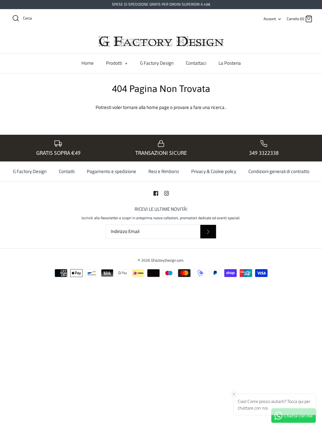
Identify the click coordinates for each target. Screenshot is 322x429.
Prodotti (116, 63)
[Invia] (208, 231)
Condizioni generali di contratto (278, 171)
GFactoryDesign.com (167, 260)
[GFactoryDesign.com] (161, 41)
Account (270, 19)
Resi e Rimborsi (163, 171)
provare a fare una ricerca (199, 107)
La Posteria (230, 63)
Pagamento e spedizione (111, 171)
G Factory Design (157, 63)
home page (158, 107)
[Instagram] (166, 193)
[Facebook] (155, 193)
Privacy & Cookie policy (213, 171)
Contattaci (196, 63)
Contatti (67, 171)
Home (87, 63)
